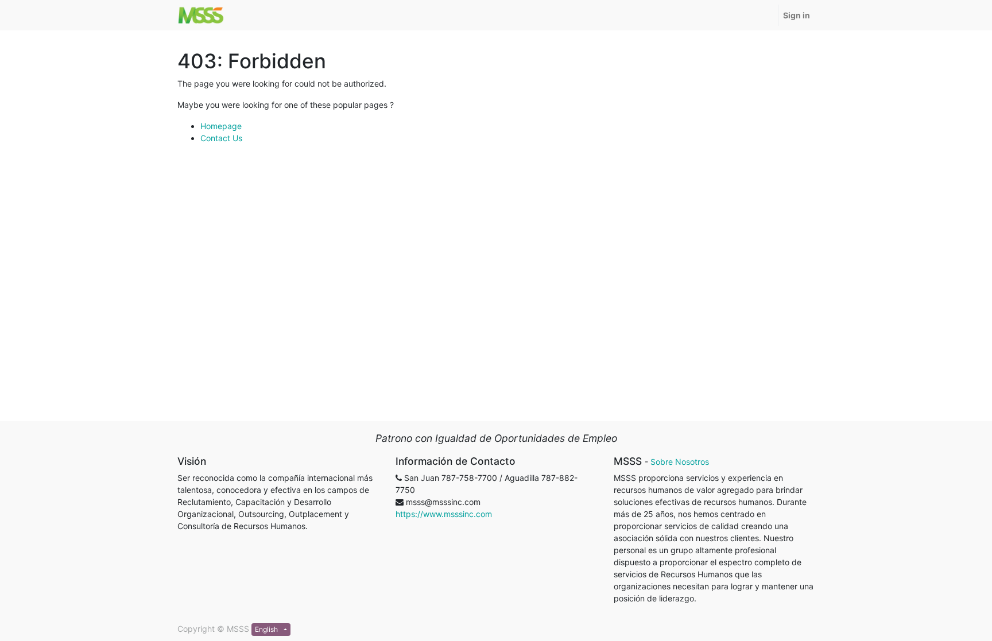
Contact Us (221, 138)
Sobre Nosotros (679, 462)
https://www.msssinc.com (444, 514)
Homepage (221, 126)
